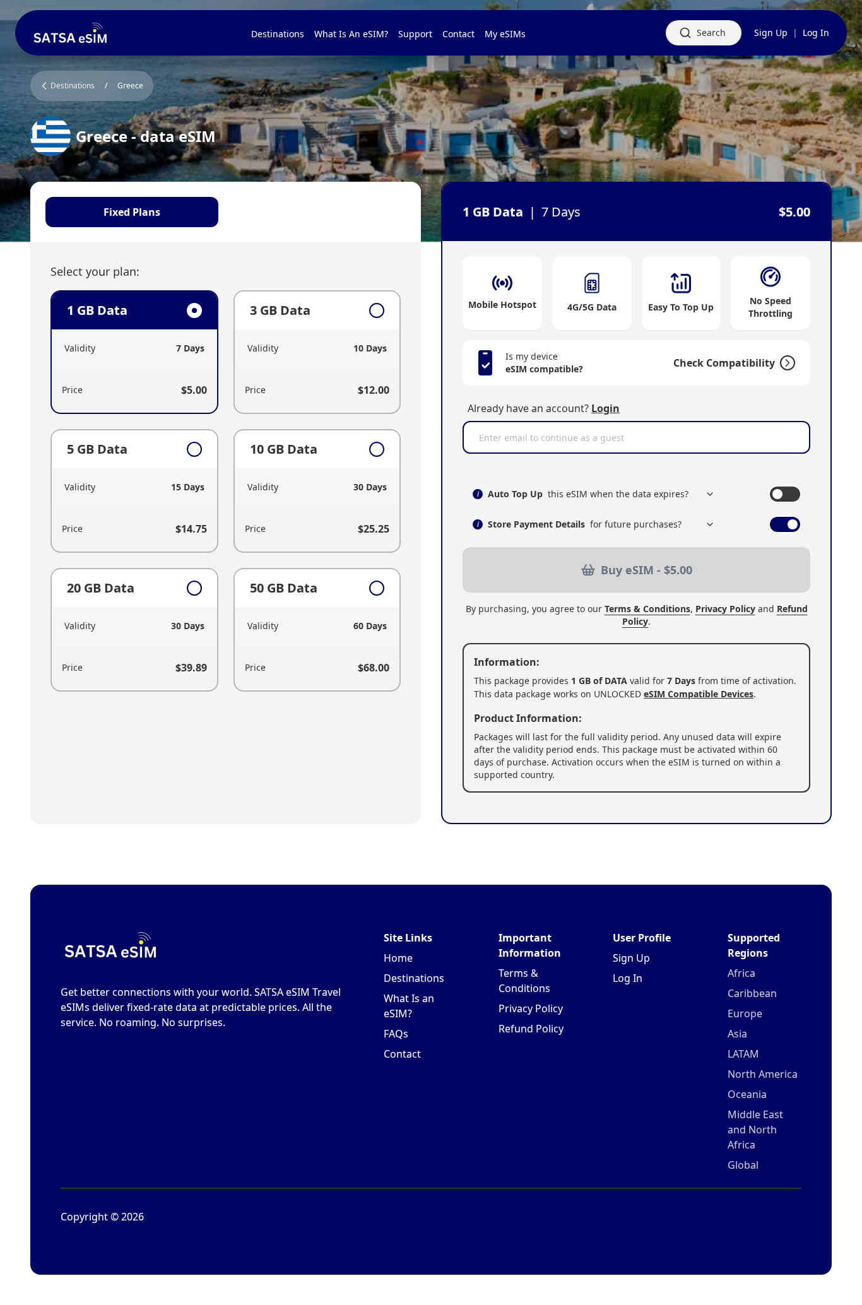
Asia (737, 1034)
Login (605, 408)
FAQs (396, 1034)
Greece (130, 86)
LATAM (743, 1054)
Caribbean (752, 993)
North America (763, 1074)
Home (398, 958)
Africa (741, 973)
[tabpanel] (225, 491)
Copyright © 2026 (102, 1217)
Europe (745, 1013)
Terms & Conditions (647, 609)
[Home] (70, 33)
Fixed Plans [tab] (131, 212)
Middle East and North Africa (755, 1129)
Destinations (414, 978)
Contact (402, 1054)
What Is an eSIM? (409, 1005)
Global (743, 1165)
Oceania (747, 1094)
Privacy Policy (725, 609)
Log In (816, 32)
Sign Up (771, 32)
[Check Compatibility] (785, 362)
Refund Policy (531, 1029)
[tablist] (225, 212)
